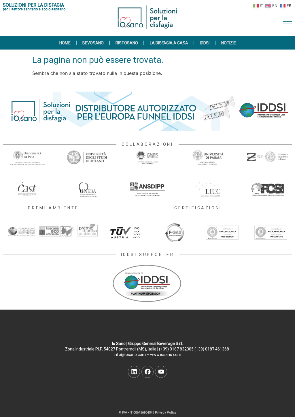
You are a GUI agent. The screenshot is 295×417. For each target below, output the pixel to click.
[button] (287, 21)
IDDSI (204, 43)
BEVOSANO (93, 43)
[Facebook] (147, 372)
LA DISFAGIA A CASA (169, 43)
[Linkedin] (134, 372)
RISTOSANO (127, 43)
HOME (65, 43)
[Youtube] (161, 372)
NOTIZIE (228, 43)
